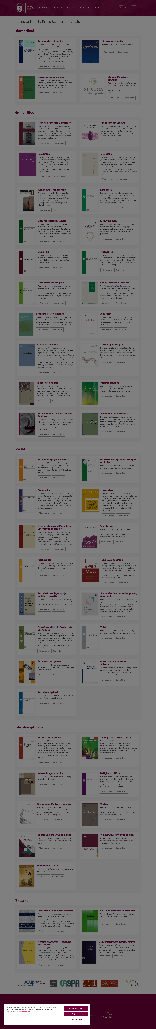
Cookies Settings (76, 1019)
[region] (47, 1014)
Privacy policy (24, 1011)
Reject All (76, 1014)
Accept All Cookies (76, 1008)
